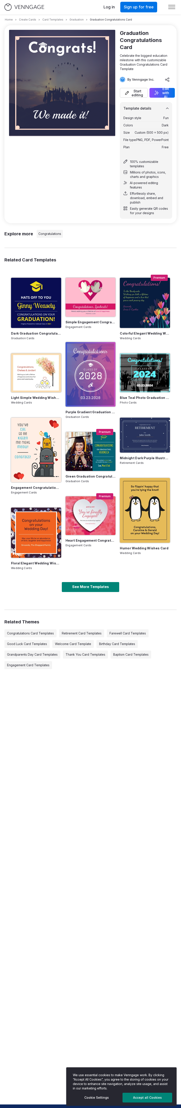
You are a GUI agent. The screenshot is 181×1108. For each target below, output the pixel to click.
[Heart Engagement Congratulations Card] (91, 515)
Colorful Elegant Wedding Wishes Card (145, 333)
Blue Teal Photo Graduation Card (145, 398)
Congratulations (49, 234)
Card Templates (52, 19)
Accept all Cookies (147, 1097)
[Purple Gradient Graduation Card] (91, 374)
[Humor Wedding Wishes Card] (145, 510)
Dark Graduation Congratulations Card (36, 333)
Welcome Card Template (73, 644)
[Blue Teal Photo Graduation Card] (145, 372)
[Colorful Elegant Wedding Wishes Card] (145, 303)
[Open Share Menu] (167, 79)
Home (9, 19)
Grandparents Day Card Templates (32, 654)
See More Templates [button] (90, 586)
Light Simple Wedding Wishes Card (36, 398)
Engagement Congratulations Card (36, 487)
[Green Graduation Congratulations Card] (91, 451)
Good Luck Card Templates (27, 644)
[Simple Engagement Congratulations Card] (91, 297)
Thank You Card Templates (85, 654)
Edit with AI (165, 93)
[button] (134, 93)
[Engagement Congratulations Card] (36, 450)
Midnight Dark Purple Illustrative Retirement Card (145, 458)
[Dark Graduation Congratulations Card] (36, 303)
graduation (77, 19)
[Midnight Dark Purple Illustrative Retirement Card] (145, 435)
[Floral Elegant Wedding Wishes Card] (36, 533)
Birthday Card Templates (117, 644)
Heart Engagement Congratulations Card (91, 540)
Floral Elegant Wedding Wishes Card (36, 563)
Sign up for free (139, 7)
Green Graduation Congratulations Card (91, 476)
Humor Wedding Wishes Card (144, 548)
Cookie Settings (96, 1097)
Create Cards (27, 19)
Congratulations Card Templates (30, 633)
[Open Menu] (172, 7)
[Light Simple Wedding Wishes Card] (36, 372)
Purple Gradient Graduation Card (91, 412)
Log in (109, 7)
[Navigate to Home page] (24, 7)
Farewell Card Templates (127, 633)
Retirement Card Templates (82, 633)
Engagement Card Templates (28, 665)
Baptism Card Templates (131, 654)
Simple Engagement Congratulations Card (91, 322)
